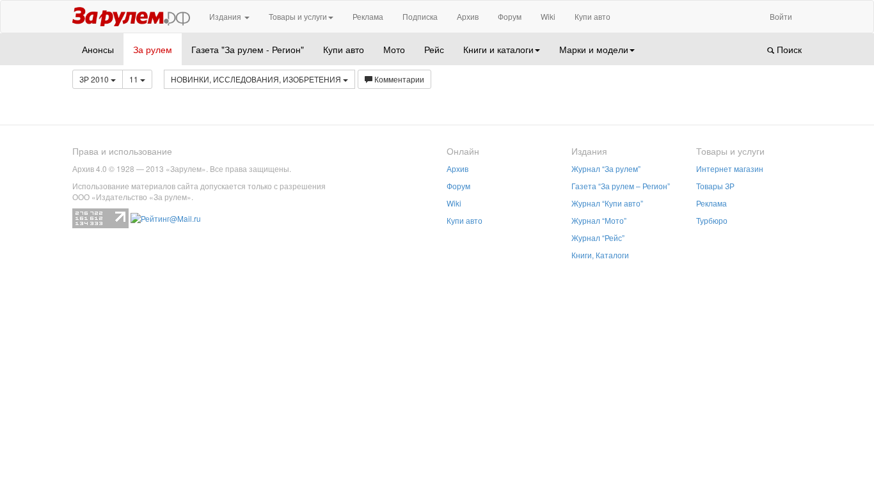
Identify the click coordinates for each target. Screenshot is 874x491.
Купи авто (592, 16)
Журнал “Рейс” (597, 237)
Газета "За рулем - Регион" (247, 49)
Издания (226, 16)
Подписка (420, 16)
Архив (468, 16)
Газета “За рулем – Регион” (620, 185)
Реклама (368, 16)
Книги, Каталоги (600, 254)
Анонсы (98, 49)
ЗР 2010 (95, 79)
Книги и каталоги (498, 49)
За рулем (152, 49)
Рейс (434, 49)
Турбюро (711, 220)
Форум (509, 16)
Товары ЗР (715, 185)
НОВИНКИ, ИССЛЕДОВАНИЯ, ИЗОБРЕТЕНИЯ (257, 79)
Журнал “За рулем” (605, 168)
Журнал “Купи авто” (607, 203)
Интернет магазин (729, 168)
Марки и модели (593, 49)
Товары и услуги (298, 16)
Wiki (548, 16)
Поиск (788, 49)
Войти (781, 16)
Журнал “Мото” (598, 220)
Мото (394, 49)
